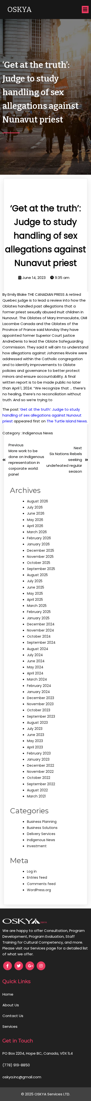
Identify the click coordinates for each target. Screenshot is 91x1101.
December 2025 (40, 550)
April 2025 (35, 599)
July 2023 (34, 728)
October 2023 (38, 710)
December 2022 (40, 765)
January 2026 (38, 544)
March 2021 (36, 796)
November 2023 (40, 704)
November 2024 (40, 630)
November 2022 (40, 771)
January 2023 (38, 759)
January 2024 (38, 691)
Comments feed (41, 883)
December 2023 (40, 697)
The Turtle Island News (67, 421)
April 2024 (35, 673)
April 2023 (35, 747)
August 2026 (37, 501)
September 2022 (41, 784)
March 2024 (37, 679)
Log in (32, 871)
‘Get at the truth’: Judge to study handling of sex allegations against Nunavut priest (42, 415)
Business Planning (42, 821)
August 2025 (37, 574)
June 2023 (35, 734)
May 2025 (35, 593)
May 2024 (35, 667)
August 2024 (37, 648)
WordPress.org (39, 889)
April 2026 (35, 525)
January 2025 (38, 618)
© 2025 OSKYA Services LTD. (45, 1094)
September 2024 (41, 642)
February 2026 (39, 538)
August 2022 (37, 790)
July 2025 (34, 581)
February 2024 (39, 685)
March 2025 (37, 605)
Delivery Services (41, 833)
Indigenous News (38, 433)
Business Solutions (42, 827)
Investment (37, 846)
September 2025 (41, 568)
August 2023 (37, 722)
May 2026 (35, 519)
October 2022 (38, 777)
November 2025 (40, 556)
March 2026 (37, 532)
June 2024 (36, 661)
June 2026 (35, 513)
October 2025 (38, 562)
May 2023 (35, 740)
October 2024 (39, 636)
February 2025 (39, 611)
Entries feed (37, 877)
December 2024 (41, 624)
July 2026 (35, 507)
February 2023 (39, 753)
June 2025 (35, 587)
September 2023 (41, 716)
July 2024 (35, 654)
